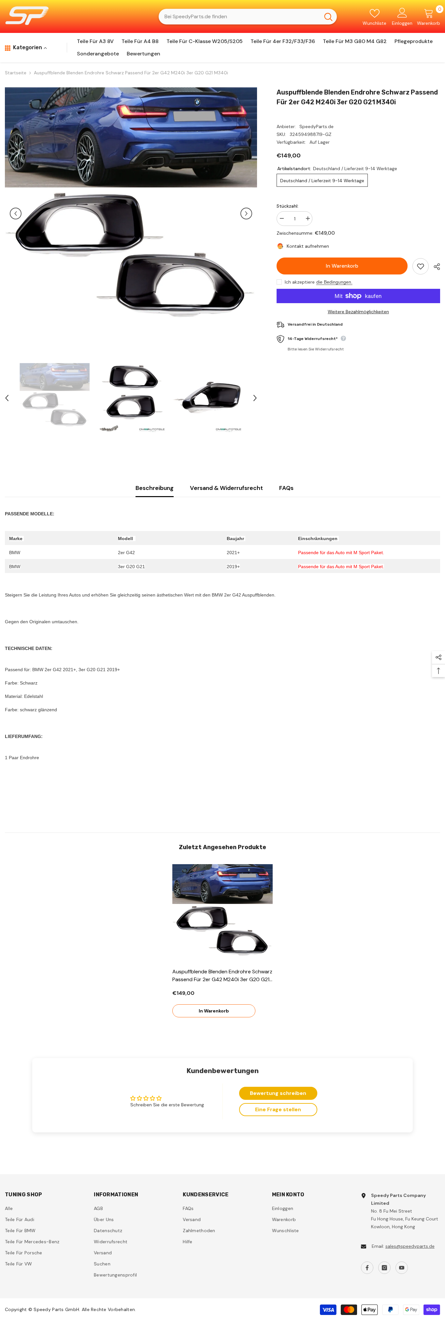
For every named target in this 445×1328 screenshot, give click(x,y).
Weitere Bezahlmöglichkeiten (358, 312)
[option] (131, 213)
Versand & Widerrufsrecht (226, 488)
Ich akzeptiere (300, 282)
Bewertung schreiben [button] (278, 1093)
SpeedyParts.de (316, 126)
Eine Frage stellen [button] (278, 1109)
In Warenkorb (342, 265)
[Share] (434, 266)
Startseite (15, 73)
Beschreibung (155, 488)
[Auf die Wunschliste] (420, 266)
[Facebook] (367, 1268)
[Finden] (248, 16)
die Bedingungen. (334, 282)
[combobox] (239, 16)
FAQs (286, 488)
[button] (16, 213)
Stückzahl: (287, 206)
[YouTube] (401, 1268)
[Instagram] (384, 1268)
